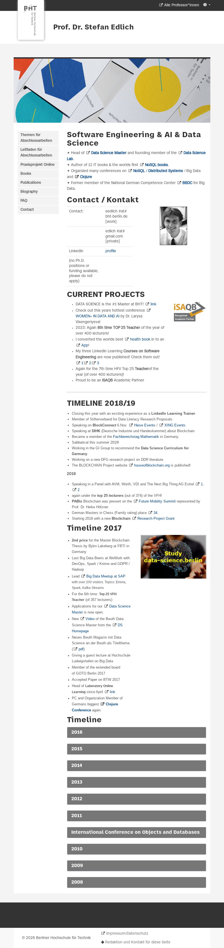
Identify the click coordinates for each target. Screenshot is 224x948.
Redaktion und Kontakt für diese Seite (137, 942)
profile (110, 251)
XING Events (174, 425)
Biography (29, 192)
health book (140, 339)
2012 (76, 799)
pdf (81, 649)
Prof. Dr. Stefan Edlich (93, 27)
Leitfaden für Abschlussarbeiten (36, 152)
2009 (77, 865)
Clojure (86, 177)
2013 (76, 782)
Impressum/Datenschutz (127, 933)
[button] (206, 5)
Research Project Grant (156, 518)
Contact (27, 210)
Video (90, 619)
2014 (76, 765)
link (153, 304)
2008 (77, 882)
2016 (76, 732)
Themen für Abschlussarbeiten (36, 138)
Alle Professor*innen (181, 5)
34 (155, 513)
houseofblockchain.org (152, 465)
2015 (76, 749)
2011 (76, 816)
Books (25, 174)
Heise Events (144, 425)
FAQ (23, 201)
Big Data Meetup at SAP (105, 576)
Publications (30, 183)
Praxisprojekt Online (37, 165)
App (84, 345)
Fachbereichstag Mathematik (136, 437)
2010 (76, 849)
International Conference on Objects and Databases (135, 832)
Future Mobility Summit (157, 501)
